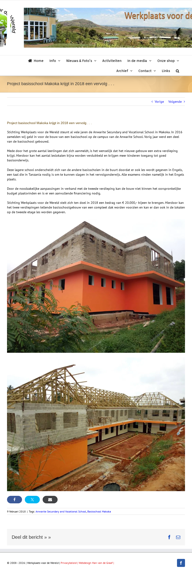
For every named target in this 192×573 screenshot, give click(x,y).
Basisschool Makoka (99, 511)
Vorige (159, 101)
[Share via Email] (50, 499)
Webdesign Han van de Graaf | (96, 563)
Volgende (175, 101)
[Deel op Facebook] (14, 499)
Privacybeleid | (70, 563)
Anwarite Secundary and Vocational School (61, 511)
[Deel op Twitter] (32, 499)
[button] (177, 70)
